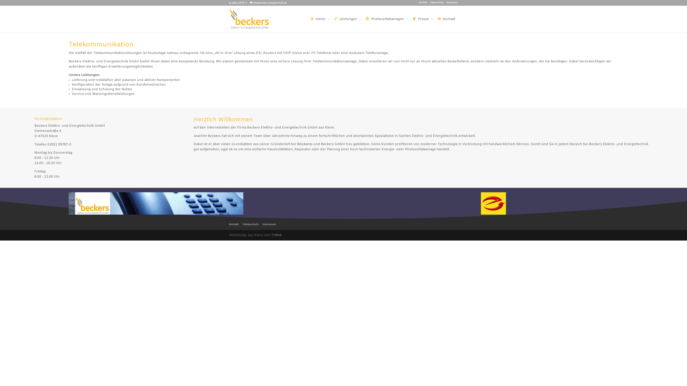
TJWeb (276, 235)
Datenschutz (437, 3)
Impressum (452, 3)
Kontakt (423, 3)
